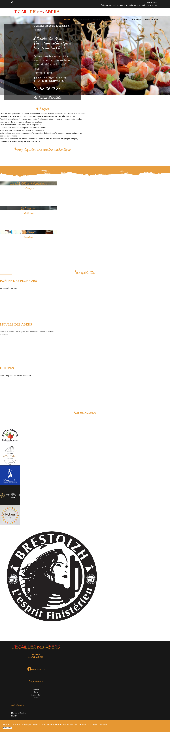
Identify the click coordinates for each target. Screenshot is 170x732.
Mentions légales (18, 713)
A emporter (110, 19)
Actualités (136, 19)
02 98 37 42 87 (151, 2)
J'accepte (7, 728)
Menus (36, 689)
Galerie (123, 19)
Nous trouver (151, 19)
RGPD (14, 716)
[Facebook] (12, 2)
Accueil (66, 19)
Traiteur (97, 19)
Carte (36, 692)
